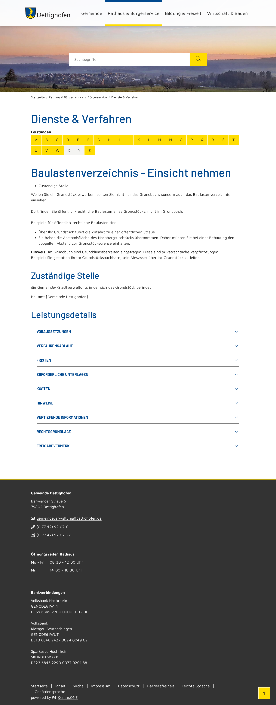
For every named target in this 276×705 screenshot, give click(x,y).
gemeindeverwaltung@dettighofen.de (69, 518)
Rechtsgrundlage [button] (54, 431)
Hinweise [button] (45, 403)
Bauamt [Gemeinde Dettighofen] (59, 296)
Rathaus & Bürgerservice (133, 13)
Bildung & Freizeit (183, 13)
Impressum (100, 686)
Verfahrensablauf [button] (55, 346)
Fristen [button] (44, 360)
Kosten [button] (43, 388)
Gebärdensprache (50, 691)
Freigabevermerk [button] (53, 446)
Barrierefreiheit (160, 686)
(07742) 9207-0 (53, 526)
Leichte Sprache (196, 686)
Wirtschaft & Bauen (227, 13)
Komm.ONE (68, 697)
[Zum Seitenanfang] (264, 693)
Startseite (38, 97)
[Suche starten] (198, 59)
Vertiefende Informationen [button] (62, 417)
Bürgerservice (97, 97)
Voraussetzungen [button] (54, 331)
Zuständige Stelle (53, 186)
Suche (78, 686)
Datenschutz (129, 686)
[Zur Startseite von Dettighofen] (47, 13)
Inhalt (60, 686)
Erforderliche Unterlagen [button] (62, 374)
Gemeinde (91, 13)
